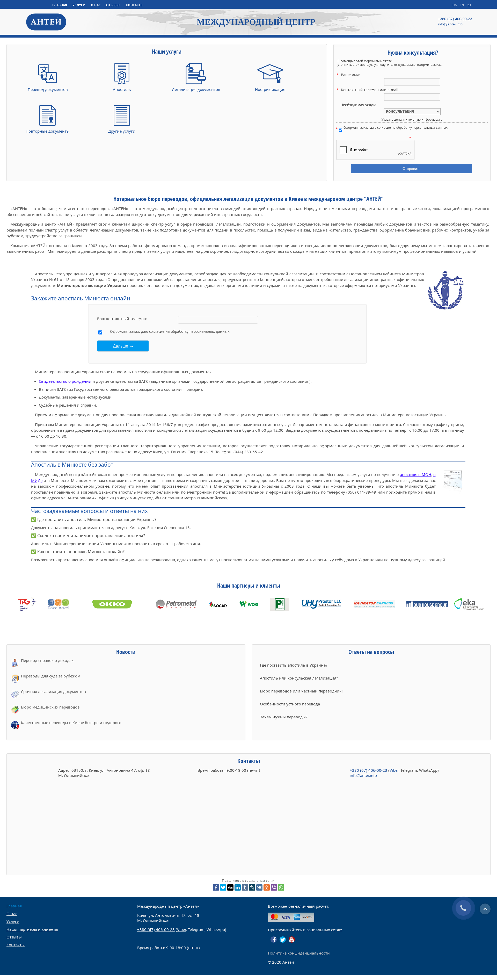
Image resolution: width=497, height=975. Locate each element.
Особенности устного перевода (290, 703)
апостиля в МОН (415, 474)
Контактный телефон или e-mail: (370, 89)
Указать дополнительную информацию (412, 119)
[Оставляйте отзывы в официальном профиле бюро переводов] (274, 939)
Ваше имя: (350, 74)
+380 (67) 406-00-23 (368, 770)
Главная (14, 905)
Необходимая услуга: (358, 104)
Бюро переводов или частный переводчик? (301, 691)
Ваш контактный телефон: (122, 318)
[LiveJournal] (252, 887)
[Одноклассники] (267, 887)
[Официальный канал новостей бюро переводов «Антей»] (283, 939)
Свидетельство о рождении (65, 381)
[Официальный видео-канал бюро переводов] (292, 939)
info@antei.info (363, 775)
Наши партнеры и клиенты (32, 929)
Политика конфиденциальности (299, 953)
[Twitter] (223, 887)
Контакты (15, 944)
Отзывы (14, 936)
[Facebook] (216, 887)
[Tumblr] (245, 887)
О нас (11, 913)
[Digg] (230, 887)
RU (469, 5)
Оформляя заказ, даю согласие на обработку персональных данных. (395, 127)
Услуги (12, 921)
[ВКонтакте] (259, 887)
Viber (394, 770)
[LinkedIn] (238, 887)
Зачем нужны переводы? (284, 716)
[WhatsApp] (281, 887)
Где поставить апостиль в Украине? (293, 665)
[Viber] (274, 887)
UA (455, 5)
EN (462, 5)
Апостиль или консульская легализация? (299, 678)
